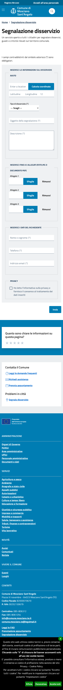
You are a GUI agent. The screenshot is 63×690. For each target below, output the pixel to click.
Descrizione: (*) (17, 133)
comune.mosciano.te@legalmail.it (19, 621)
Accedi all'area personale (46, 3)
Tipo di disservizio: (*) (19, 103)
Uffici (4, 455)
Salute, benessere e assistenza (17, 520)
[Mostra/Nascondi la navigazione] (3, 9)
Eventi (5, 572)
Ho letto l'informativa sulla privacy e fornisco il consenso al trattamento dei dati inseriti (33, 291)
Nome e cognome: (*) (20, 237)
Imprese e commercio (13, 513)
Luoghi (5, 576)
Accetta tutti (55, 683)
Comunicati (7, 551)
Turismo (6, 527)
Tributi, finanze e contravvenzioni (19, 523)
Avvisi (5, 548)
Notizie (5, 555)
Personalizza (41, 683)
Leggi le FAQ (8, 627)
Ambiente (7, 483)
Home (5, 22)
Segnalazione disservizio (23, 22)
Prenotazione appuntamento (16, 631)
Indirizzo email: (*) (19, 263)
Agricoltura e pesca (11, 479)
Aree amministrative (12, 451)
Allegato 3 (14, 203)
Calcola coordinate (41, 86)
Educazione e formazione (14, 504)
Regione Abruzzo (11, 2)
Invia (55, 309)
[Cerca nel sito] (52, 11)
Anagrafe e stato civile (13, 486)
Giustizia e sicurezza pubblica (17, 509)
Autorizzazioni (9, 493)
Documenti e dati (10, 461)
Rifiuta (29, 683)
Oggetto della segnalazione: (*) (25, 120)
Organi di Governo (11, 444)
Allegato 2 (14, 189)
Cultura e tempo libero (13, 500)
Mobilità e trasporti (12, 516)
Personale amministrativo (15, 458)
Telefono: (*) (16, 250)
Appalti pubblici (10, 490)
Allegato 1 (14, 176)
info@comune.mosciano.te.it (16, 618)
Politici (5, 448)
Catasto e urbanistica (12, 497)
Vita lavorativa (9, 530)
